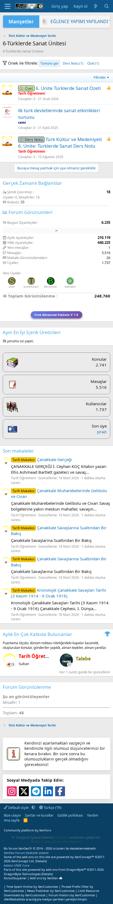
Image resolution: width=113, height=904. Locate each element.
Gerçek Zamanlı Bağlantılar (32, 183)
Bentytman (50, 286)
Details (41, 861)
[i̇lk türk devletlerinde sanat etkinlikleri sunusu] (7, 112)
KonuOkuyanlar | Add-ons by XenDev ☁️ (33, 878)
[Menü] (7, 6)
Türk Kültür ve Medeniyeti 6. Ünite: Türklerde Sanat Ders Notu (60, 142)
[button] (33, 807)
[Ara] (106, 6)
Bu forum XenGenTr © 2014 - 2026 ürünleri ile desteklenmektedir (50, 848)
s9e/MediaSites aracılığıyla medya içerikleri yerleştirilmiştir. (45, 899)
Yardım (92, 815)
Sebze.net (61, 837)
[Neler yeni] (95, 6)
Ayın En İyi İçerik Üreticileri (31, 332)
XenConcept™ (84, 857)
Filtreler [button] (100, 77)
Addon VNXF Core (16, 865)
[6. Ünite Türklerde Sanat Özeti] (7, 90)
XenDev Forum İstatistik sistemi (26, 853)
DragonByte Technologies (22, 874)
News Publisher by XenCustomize (51, 891)
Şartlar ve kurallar (39, 815)
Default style (18, 807)
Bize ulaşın (12, 815)
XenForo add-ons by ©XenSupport (56, 841)
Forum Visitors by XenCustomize (72, 895)
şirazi (12, 286)
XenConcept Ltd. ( (23, 861)
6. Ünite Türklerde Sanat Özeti (68, 88)
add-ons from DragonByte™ (66, 869)
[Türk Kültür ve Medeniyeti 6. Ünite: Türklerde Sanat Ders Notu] (7, 141)
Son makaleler (18, 451)
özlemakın (70, 286)
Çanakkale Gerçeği (42, 459)
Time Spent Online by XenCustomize (32, 886)
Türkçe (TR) (52, 807)
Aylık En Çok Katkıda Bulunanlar (37, 634)
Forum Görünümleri (29, 212)
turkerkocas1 (31, 286)
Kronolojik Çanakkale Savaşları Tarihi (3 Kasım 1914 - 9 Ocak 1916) (58, 593)
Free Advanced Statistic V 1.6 (56, 315)
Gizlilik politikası (70, 815)
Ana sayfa (11, 820)
